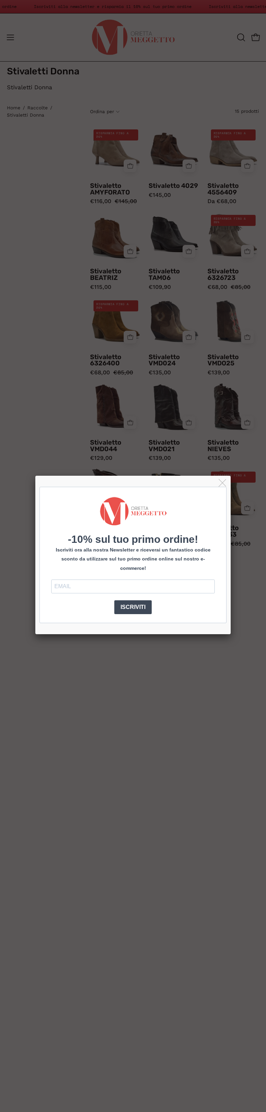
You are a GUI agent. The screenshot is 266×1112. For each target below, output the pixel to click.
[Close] (223, 483)
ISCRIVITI (133, 607)
